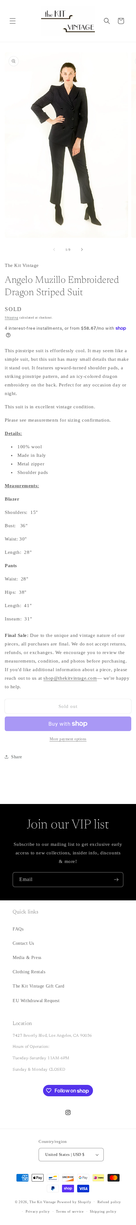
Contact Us (23, 943)
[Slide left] (54, 249)
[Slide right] (82, 249)
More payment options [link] (68, 739)
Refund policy (109, 1202)
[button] (13, 21)
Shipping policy (103, 1211)
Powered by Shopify (74, 1201)
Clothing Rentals (29, 971)
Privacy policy (38, 1211)
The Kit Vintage (42, 1201)
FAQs (18, 929)
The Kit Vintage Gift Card (39, 986)
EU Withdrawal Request (36, 1000)
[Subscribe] (116, 879)
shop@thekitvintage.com (70, 678)
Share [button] (16, 757)
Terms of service (69, 1211)
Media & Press (27, 957)
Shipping (11, 317)
